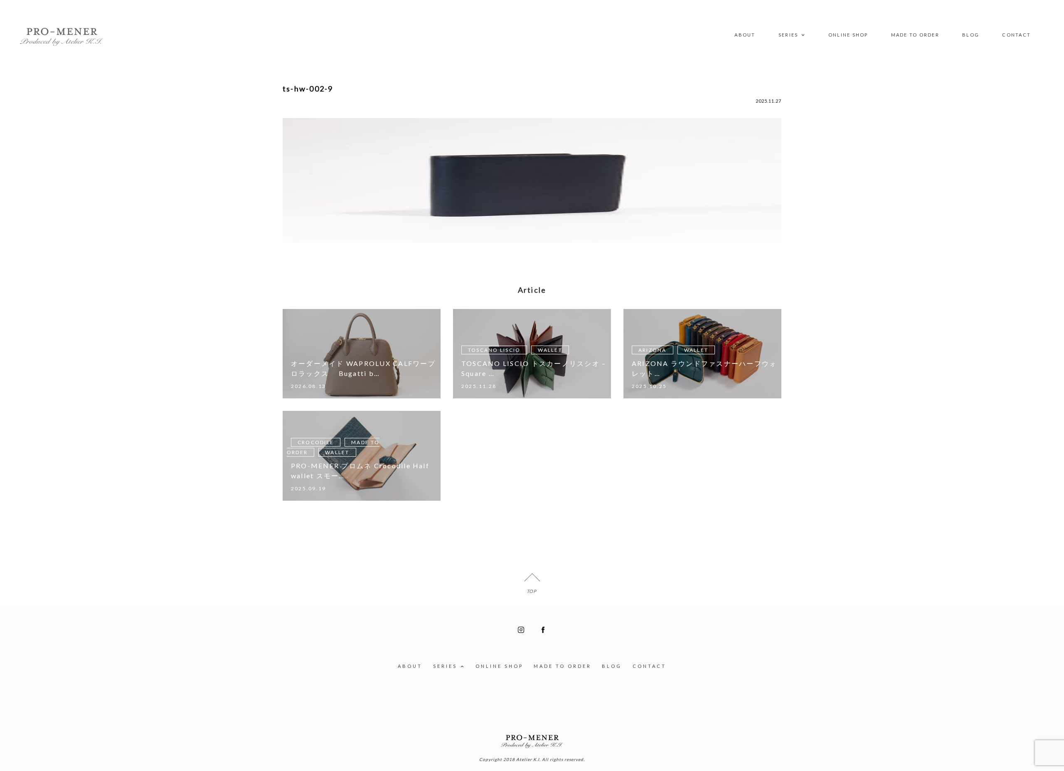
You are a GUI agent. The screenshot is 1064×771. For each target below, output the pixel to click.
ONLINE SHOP (848, 34)
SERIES (788, 34)
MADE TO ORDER (915, 34)
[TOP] (532, 581)
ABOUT (744, 34)
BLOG (970, 34)
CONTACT (1016, 34)
